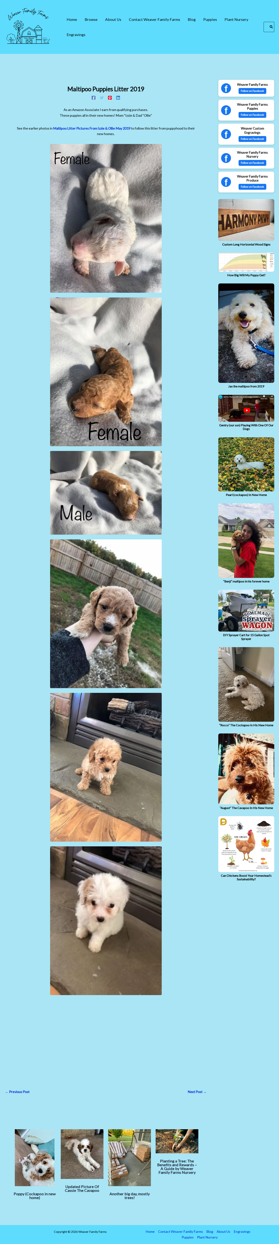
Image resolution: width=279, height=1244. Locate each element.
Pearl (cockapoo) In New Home (246, 494)
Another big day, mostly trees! (130, 1195)
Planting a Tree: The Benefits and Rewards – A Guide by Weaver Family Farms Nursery (177, 1167)
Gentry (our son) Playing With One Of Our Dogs (246, 426)
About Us (223, 1231)
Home (150, 1231)
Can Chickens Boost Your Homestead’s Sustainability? (246, 877)
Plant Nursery (207, 1237)
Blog (209, 1231)
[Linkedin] (118, 97)
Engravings (242, 1231)
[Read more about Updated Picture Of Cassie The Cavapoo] (82, 1154)
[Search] (271, 27)
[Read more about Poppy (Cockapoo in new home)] (34, 1157)
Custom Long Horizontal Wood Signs (246, 244)
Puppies (188, 1237)
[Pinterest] (110, 97)
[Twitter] (102, 97)
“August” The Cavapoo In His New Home (246, 808)
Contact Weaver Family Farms (180, 1231)
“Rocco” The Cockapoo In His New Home (246, 725)
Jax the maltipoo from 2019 (246, 386)
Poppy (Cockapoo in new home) (35, 1195)
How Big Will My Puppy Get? (246, 275)
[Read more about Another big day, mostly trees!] (129, 1157)
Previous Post (17, 1091)
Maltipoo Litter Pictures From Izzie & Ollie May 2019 (91, 128)
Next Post (197, 1091)
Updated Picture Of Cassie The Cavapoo (82, 1188)
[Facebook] (93, 97)
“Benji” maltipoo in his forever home (246, 581)
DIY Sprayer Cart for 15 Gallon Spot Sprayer (246, 636)
